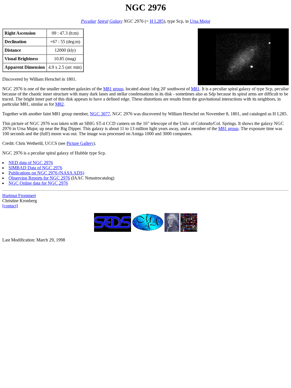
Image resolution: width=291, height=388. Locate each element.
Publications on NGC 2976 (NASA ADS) (46, 172)
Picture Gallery (79, 143)
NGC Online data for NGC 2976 (38, 183)
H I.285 (157, 21)
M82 (59, 104)
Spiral (102, 21)
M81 (195, 88)
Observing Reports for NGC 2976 (39, 178)
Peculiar (88, 21)
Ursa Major (200, 21)
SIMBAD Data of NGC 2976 (35, 167)
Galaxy (115, 21)
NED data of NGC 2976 (31, 162)
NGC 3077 (100, 113)
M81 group (113, 88)
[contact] (10, 205)
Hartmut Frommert (19, 195)
